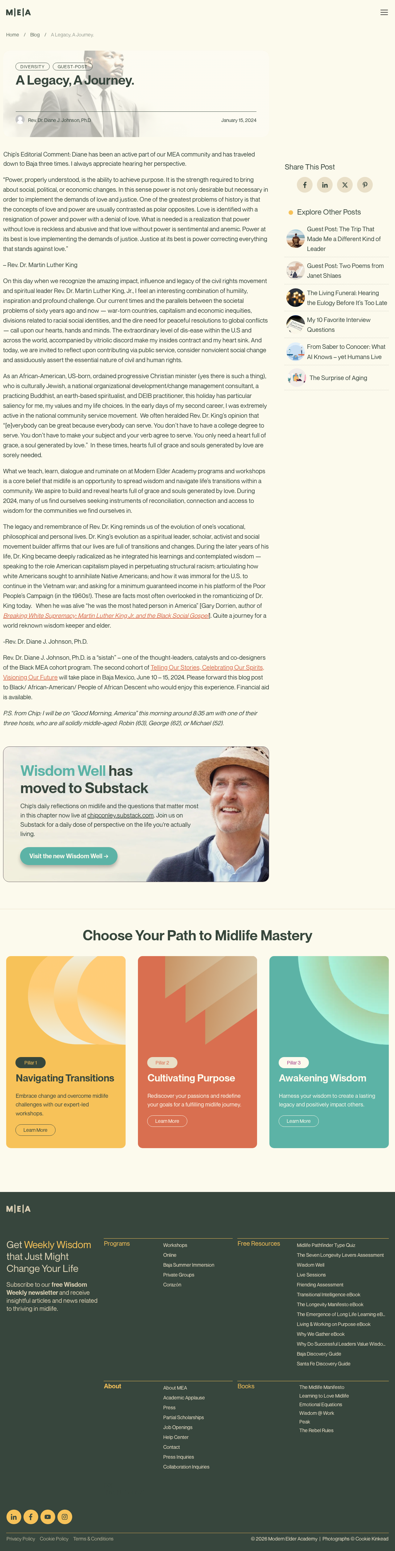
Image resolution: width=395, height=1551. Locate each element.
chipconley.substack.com (120, 815)
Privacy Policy (20, 1539)
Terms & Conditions (91, 1539)
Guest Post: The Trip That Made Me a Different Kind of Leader (337, 238)
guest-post (73, 66)
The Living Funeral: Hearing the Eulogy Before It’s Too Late (337, 297)
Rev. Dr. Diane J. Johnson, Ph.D (59, 120)
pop (109, 1484)
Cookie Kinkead (372, 1539)
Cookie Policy (52, 1539)
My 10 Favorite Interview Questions (337, 324)
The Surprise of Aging (337, 377)
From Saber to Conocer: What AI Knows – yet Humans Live (337, 351)
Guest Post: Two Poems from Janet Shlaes (337, 270)
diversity (32, 66)
